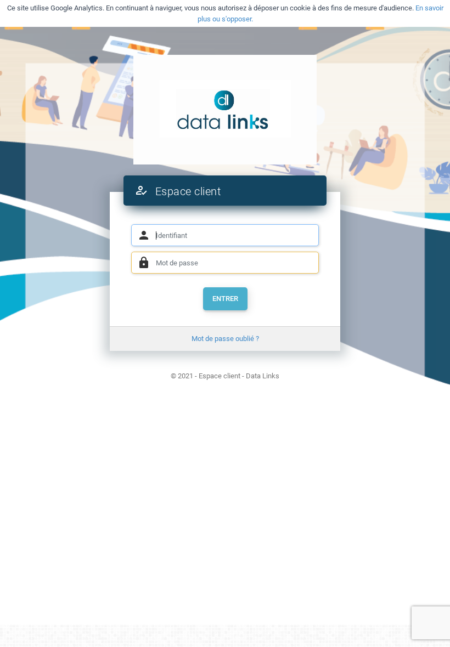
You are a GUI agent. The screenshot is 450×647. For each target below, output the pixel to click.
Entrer (225, 298)
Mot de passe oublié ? (225, 338)
